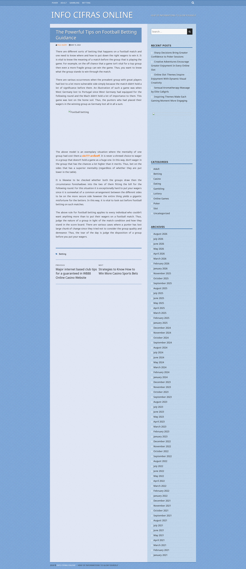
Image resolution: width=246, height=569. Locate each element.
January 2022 (160, 495)
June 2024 (158, 357)
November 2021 (162, 505)
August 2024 (160, 347)
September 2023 (162, 396)
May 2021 (158, 535)
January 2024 (160, 377)
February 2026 (161, 263)
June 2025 (158, 298)
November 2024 (162, 332)
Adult (64, 3)
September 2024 (162, 342)
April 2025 (159, 308)
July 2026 (158, 238)
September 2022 (162, 456)
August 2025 (160, 288)
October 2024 (160, 337)
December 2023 (162, 382)
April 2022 (159, 480)
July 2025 (158, 293)
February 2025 (161, 317)
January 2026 (160, 268)
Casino (157, 178)
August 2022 (160, 461)
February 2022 (161, 490)
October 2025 (160, 278)
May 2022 (158, 476)
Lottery (157, 193)
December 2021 (162, 500)
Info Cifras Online (92, 14)
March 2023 (159, 426)
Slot (155, 208)
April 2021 (159, 540)
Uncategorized (161, 213)
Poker (55, 3)
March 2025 (159, 312)
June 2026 (158, 243)
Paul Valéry (62, 45)
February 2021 (161, 550)
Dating (157, 183)
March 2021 (159, 545)
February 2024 (161, 372)
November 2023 (162, 387)
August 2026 (160, 233)
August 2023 (160, 401)
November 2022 (162, 446)
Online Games (161, 198)
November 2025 (162, 273)
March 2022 (159, 485)
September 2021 (162, 515)
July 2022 (158, 466)
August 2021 (160, 520)
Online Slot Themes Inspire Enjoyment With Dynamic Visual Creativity (168, 78)
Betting (86, 3)
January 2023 (160, 436)
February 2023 (161, 431)
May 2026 (158, 248)
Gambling (74, 3)
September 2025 (162, 283)
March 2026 (159, 258)
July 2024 (158, 352)
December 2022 (162, 441)
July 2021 (158, 525)
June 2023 (158, 411)
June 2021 (158, 530)
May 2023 (158, 416)
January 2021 (160, 555)
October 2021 (160, 510)
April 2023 (159, 421)
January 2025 (160, 322)
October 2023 (160, 391)
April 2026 (159, 253)
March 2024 (159, 367)
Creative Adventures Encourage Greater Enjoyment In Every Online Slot (170, 65)
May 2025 (158, 303)
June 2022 (158, 470)
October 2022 (160, 451)
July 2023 (158, 406)
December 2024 (162, 327)
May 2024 (158, 362)
